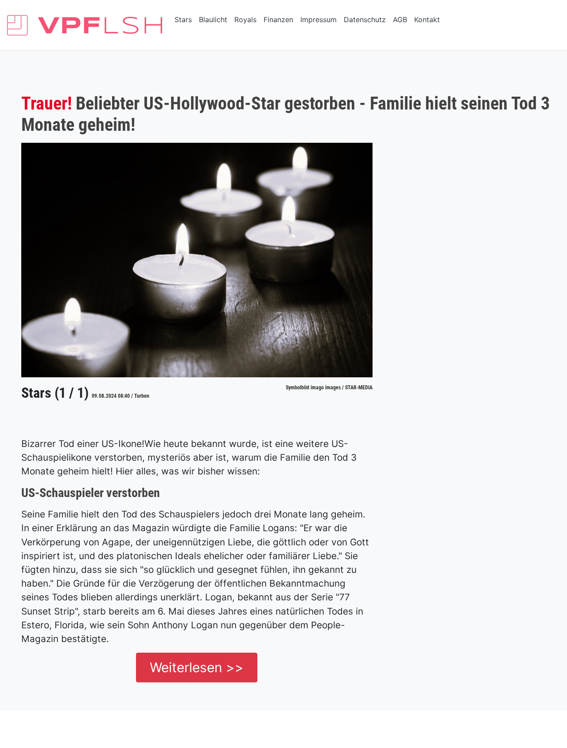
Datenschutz (365, 19)
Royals (245, 19)
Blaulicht (213, 19)
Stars (183, 19)
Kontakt (427, 19)
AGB (400, 19)
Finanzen (278, 19)
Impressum (318, 19)
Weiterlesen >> (197, 667)
